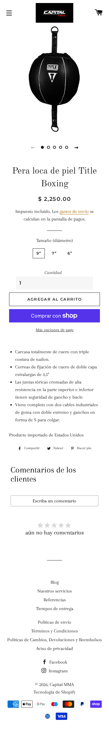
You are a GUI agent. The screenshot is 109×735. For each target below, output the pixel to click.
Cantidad (53, 272)
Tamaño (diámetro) (54, 240)
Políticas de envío (54, 622)
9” (38, 253)
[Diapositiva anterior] (32, 147)
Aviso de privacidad (54, 648)
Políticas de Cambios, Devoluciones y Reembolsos (54, 639)
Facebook (57, 662)
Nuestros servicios (54, 591)
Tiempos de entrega (54, 608)
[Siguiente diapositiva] (76, 147)
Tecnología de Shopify (55, 692)
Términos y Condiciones (54, 631)
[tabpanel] (54, 78)
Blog (55, 582)
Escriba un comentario (54, 501)
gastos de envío (74, 211)
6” (70, 253)
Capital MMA (62, 684)
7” (54, 253)
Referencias (55, 600)
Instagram (58, 671)
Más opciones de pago (55, 330)
